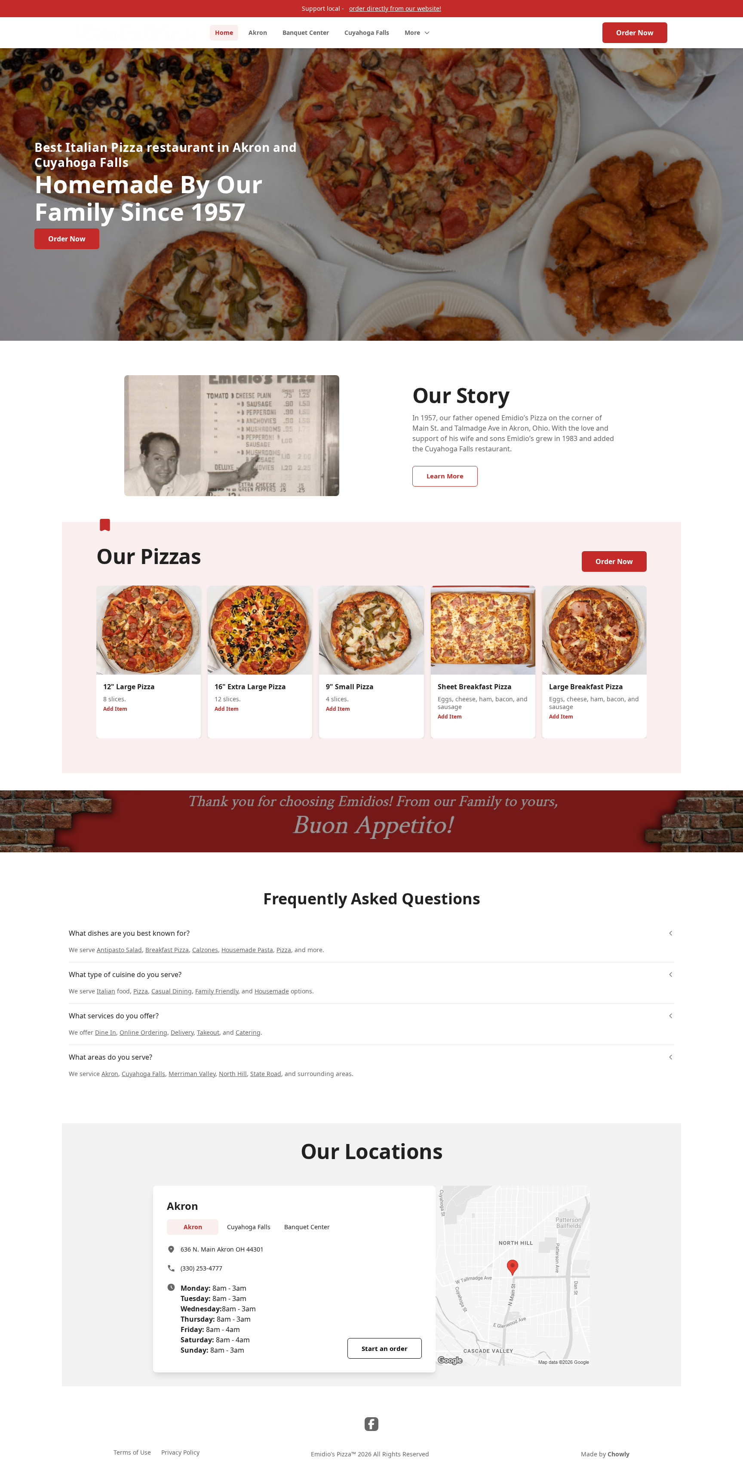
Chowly (618, 1454)
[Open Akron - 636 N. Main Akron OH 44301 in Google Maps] (513, 1276)
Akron (109, 1074)
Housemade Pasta (247, 950)
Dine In (105, 1032)
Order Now (635, 32)
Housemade (272, 991)
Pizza (283, 950)
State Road (265, 1074)
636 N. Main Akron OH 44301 (222, 1249)
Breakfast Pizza (167, 950)
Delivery (182, 1032)
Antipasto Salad (119, 950)
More (412, 32)
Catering (248, 1032)
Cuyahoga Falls (143, 1074)
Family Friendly (216, 991)
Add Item (115, 708)
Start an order (385, 1348)
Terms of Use (132, 1452)
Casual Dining (171, 991)
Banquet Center (307, 1227)
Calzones (205, 950)
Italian (106, 991)
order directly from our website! (395, 8)
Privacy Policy (180, 1452)
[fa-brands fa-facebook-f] (371, 1424)
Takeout (208, 1032)
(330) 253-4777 (201, 1268)
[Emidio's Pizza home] (136, 32)
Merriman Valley (192, 1074)
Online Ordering (143, 1032)
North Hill (233, 1074)
